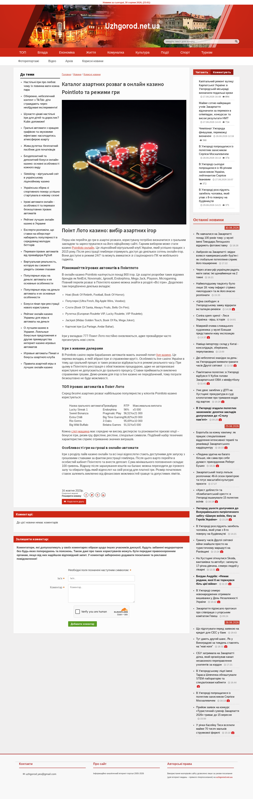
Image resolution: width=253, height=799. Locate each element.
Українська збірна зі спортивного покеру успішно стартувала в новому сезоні (42, 191)
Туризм (206, 52)
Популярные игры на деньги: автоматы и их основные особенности (38, 279)
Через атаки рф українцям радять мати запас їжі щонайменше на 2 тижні (217, 273)
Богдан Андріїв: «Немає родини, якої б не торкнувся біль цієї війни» (215, 580)
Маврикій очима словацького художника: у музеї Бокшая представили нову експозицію (215, 329)
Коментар (57, 588)
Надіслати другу (74, 501)
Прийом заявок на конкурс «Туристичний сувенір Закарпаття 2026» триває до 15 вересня (217, 711)
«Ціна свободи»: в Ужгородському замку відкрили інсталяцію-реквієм (216, 305)
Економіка (67, 52)
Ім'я (61, 579)
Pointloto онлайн (83, 247)
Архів (69, 61)
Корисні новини (92, 61)
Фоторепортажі (28, 61)
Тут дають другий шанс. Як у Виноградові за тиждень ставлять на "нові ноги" (217, 642)
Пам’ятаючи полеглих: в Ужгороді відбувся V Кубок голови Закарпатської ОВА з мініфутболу (217, 376)
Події (165, 52)
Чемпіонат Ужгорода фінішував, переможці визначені (213, 132)
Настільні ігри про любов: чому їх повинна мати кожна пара (41, 86)
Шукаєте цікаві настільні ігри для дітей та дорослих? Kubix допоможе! (41, 118)
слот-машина (80, 431)
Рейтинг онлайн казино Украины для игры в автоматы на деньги (38, 317)
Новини (77, 74)
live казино (163, 354)
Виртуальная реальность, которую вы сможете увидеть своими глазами (40, 265)
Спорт (185, 52)
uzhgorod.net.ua (224, 777)
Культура (142, 52)
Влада (43, 52)
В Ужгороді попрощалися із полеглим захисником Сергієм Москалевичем (216, 150)
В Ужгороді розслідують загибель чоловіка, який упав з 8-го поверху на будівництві (217, 530)
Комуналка (115, 52)
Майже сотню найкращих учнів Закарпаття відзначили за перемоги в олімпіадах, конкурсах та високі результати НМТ (215, 111)
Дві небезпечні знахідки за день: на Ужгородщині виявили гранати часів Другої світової (217, 361)
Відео (52, 61)
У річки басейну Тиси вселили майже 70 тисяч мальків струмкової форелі (215, 729)
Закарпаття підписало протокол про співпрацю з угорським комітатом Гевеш (216, 612)
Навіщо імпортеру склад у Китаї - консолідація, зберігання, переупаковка (217, 348)
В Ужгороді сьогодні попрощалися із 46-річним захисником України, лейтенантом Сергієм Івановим (215, 172)
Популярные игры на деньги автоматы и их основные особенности (41, 293)
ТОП (22, 52)
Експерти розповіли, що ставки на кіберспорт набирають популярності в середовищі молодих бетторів (40, 237)
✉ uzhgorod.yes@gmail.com (39, 773)
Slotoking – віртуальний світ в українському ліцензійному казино (41, 177)
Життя (91, 52)
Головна (66, 74)
